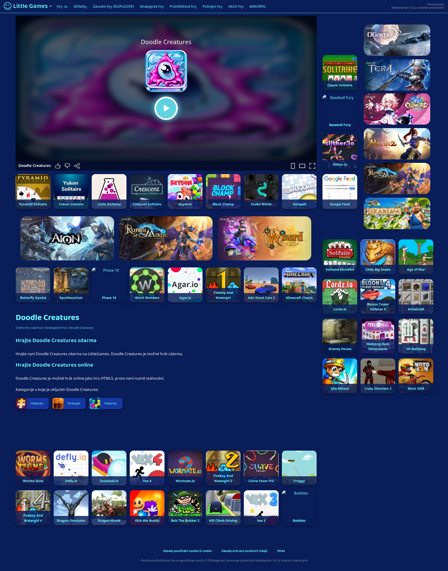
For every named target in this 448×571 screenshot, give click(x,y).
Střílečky (80, 6)
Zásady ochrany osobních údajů (244, 551)
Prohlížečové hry (183, 6)
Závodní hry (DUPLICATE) (113, 6)
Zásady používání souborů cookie (187, 551)
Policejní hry (212, 6)
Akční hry (236, 6)
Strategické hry (152, 6)
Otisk (281, 551)
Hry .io (62, 6)
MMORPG (257, 6)
